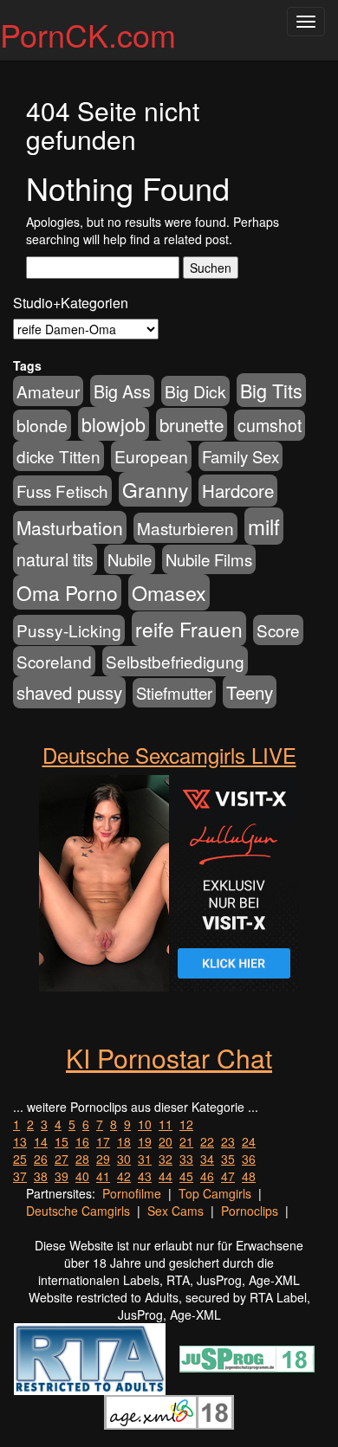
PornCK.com (88, 34)
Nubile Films (209, 559)
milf (264, 526)
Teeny (249, 692)
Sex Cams (175, 1210)
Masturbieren (185, 527)
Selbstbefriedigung (175, 661)
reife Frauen (189, 629)
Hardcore (238, 490)
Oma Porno (67, 592)
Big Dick (195, 391)
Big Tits (271, 390)
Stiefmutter (174, 693)
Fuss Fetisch (62, 490)
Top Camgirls (215, 1193)
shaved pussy (69, 692)
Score (278, 630)
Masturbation (69, 527)
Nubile (129, 559)
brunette (191, 424)
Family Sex (240, 456)
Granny (155, 489)
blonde (42, 425)
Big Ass (122, 391)
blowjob (113, 423)
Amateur (48, 391)
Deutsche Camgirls (78, 1210)
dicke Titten (58, 456)
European (151, 456)
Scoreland (54, 661)
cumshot (269, 425)
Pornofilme (131, 1193)
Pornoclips (249, 1210)
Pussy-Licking (68, 630)
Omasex (169, 592)
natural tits (55, 559)
